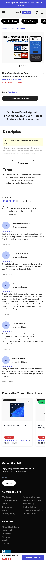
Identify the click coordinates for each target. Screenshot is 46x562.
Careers (5, 543)
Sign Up (9, 483)
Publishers (7, 533)
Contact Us (7, 506)
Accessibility (28, 503)
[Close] (41, 2)
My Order (6, 496)
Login (4, 503)
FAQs (4, 510)
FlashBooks (12, 92)
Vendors (5, 540)
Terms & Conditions (32, 500)
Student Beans (29, 513)
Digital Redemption (11, 500)
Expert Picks (7, 530)
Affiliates (6, 536)
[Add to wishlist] (43, 72)
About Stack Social (10, 526)
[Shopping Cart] (41, 13)
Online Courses (30, 21)
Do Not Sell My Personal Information (33, 508)
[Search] (37, 12)
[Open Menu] (4, 12)
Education (21, 28)
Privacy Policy (8, 513)
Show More (23, 163)
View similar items (20, 98)
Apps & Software (10, 21)
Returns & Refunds (31, 496)
